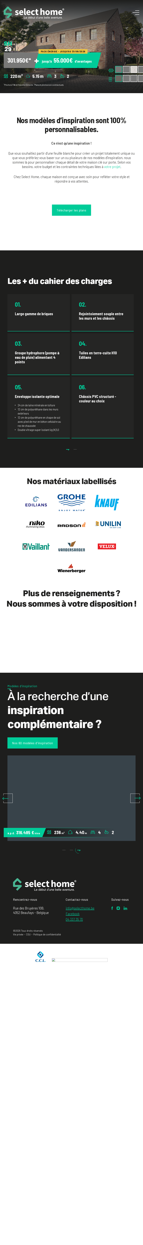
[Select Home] (34, 13)
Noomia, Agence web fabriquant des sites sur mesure (122, 934)
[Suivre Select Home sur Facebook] (112, 909)
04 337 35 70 (74, 919)
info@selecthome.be (80, 908)
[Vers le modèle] (71, 798)
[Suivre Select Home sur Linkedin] (125, 909)
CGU (28, 934)
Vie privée (18, 934)
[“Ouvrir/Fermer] (136, 13)
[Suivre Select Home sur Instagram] (118, 909)
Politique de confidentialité (47, 934)
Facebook (73, 913)
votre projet (112, 166)
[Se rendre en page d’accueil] (44, 885)
